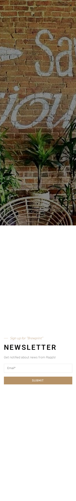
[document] (38, 250)
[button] (70, 5)
